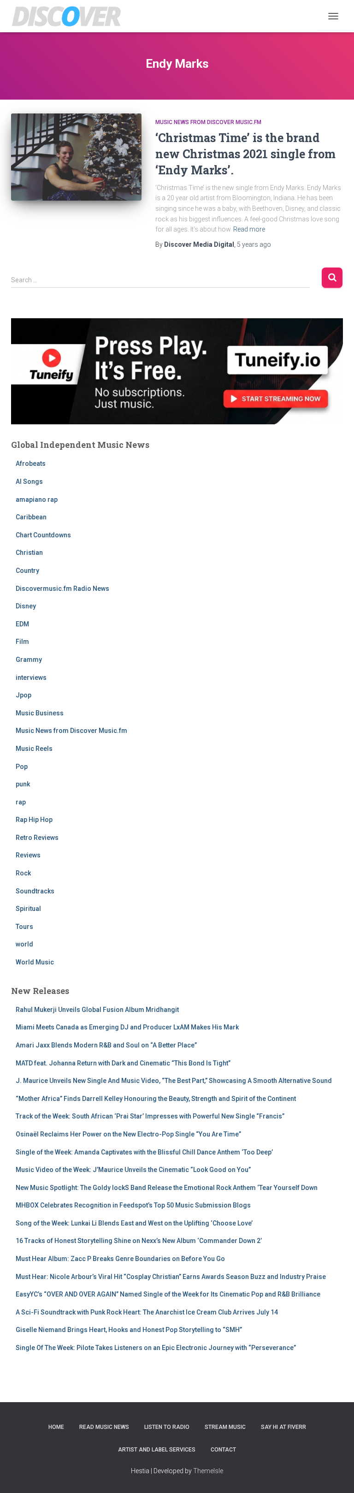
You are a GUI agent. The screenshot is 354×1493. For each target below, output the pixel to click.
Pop (22, 766)
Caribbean (31, 517)
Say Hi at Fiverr (283, 1427)
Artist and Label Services (156, 1449)
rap (21, 802)
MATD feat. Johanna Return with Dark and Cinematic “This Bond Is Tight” (123, 1063)
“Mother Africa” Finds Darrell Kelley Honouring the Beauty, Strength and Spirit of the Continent (156, 1098)
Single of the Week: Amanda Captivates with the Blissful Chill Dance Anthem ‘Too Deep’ (144, 1152)
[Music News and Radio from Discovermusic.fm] (70, 16)
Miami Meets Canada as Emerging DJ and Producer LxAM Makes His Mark (127, 1027)
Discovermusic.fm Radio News (62, 588)
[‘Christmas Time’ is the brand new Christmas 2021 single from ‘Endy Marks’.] (76, 156)
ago (254, 244)
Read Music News (104, 1427)
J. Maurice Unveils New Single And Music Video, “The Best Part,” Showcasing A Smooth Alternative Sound (174, 1080)
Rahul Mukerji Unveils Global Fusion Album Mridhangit (97, 1009)
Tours (24, 926)
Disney (26, 606)
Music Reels (34, 748)
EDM (22, 624)
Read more (249, 229)
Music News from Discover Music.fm (208, 122)
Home (56, 1427)
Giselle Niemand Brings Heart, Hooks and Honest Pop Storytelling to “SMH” (129, 1329)
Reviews (28, 855)
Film (22, 641)
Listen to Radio (166, 1427)
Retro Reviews (37, 837)
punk (23, 784)
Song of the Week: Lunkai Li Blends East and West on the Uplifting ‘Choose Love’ (134, 1223)
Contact (223, 1449)
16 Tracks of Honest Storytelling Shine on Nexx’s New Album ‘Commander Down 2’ (139, 1240)
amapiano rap (37, 499)
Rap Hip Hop (34, 819)
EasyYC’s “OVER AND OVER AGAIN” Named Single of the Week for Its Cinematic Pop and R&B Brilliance (168, 1294)
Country (27, 570)
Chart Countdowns (43, 535)
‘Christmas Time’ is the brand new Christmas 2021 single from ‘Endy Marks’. (245, 154)
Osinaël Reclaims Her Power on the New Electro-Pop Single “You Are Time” (128, 1134)
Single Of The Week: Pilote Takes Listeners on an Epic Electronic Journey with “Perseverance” (156, 1347)
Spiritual (28, 908)
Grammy (29, 659)
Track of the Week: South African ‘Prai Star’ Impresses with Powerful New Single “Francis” (150, 1116)
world (24, 944)
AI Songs (29, 481)
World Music (35, 962)
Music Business (40, 713)
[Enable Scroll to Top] (336, 1474)
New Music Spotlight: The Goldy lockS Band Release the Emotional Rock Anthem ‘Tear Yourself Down (167, 1187)
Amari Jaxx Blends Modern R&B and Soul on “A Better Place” (106, 1045)
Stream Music (225, 1427)
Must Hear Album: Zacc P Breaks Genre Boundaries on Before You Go (120, 1258)
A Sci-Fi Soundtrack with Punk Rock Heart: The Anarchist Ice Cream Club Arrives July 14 (147, 1312)
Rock (23, 873)
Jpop (23, 695)
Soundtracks (35, 891)
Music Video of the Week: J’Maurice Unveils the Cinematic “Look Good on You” (133, 1169)
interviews (31, 677)
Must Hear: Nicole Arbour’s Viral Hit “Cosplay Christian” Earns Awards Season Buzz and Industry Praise (171, 1276)
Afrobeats (31, 463)
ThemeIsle (208, 1471)
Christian (29, 552)
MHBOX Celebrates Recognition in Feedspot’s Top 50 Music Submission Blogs (133, 1205)
